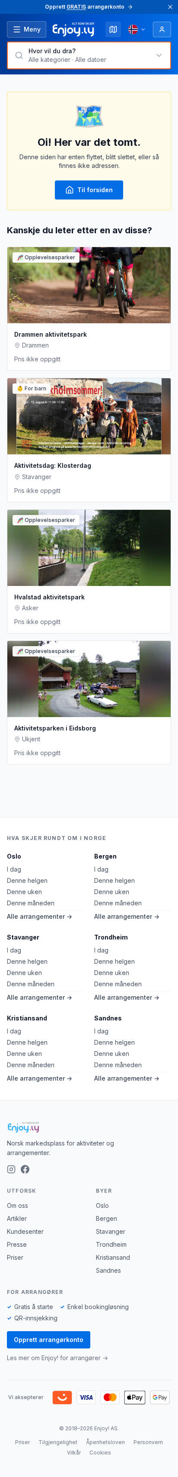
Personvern (148, 1442)
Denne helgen (27, 880)
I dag (14, 869)
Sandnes (108, 1018)
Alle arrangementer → (39, 916)
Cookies (100, 1452)
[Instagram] (11, 1169)
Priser (15, 1257)
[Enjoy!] (89, 1127)
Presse (17, 1244)
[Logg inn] (162, 29)
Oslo (14, 856)
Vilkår (74, 1452)
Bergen (105, 856)
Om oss (17, 1205)
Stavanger (23, 937)
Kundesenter (25, 1231)
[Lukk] (170, 7)
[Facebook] (25, 1169)
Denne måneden (30, 903)
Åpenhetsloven (105, 1442)
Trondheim (111, 937)
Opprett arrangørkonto (48, 1339)
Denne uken (24, 891)
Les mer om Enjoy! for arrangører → (57, 1357)
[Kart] (113, 29)
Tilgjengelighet (57, 1442)
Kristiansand (27, 1018)
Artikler (17, 1218)
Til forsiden (95, 189)
